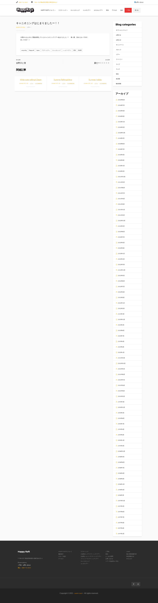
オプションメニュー (122, 30)
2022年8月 (121, 281)
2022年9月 (121, 275)
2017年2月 (121, 533)
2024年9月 (121, 182)
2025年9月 (121, 138)
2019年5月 (121, 435)
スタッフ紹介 (62, 556)
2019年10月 (121, 407)
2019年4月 (121, 440)
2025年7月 (121, 149)
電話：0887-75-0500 (24, 568)
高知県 (80, 50)
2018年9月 (121, 457)
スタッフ (118, 49)
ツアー (28, 27)
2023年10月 (121, 220)
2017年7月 (121, 517)
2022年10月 (121, 270)
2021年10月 (121, 319)
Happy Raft (78, 593)
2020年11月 (121, 358)
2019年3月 (121, 446)
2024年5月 (121, 204)
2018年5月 (121, 478)
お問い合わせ (139, 2)
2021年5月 (121, 347)
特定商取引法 (130, 556)
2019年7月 (121, 424)
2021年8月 (121, 330)
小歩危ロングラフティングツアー (90, 554)
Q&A (121, 10)
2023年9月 (121, 226)
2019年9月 (121, 413)
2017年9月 (121, 506)
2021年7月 (121, 336)
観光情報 (118, 83)
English (129, 558)
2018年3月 (121, 489)
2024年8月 (121, 187)
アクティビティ (46, 50)
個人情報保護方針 (131, 554)
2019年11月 (121, 402)
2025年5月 (121, 160)
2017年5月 (121, 528)
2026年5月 (121, 116)
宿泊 (107, 10)
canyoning (24, 50)
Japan (38, 50)
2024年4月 (121, 209)
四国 (74, 50)
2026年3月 (121, 127)
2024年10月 (121, 176)
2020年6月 (121, 385)
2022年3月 (121, 308)
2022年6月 (121, 292)
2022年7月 (121, 286)
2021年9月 (121, 325)
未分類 (118, 79)
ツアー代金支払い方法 (111, 561)
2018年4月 (121, 484)
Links (128, 551)
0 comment (38, 83)
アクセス (114, 10)
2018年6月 (121, 473)
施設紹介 (61, 554)
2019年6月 (121, 429)
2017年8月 (121, 511)
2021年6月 (121, 341)
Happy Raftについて (47, 10)
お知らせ (118, 40)
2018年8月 (121, 462)
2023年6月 (121, 242)
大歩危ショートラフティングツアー (91, 556)
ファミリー (119, 59)
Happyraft (31, 50)
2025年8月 (121, 144)
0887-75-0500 (23, 2)
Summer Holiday (95, 80)
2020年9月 (121, 369)
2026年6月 (121, 111)
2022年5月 (121, 297)
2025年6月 (121, 154)
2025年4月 (121, 165)
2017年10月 (121, 500)
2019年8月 (121, 418)
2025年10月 (121, 133)
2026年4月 (121, 122)
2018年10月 (121, 451)
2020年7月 (121, 380)
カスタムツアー (98, 10)
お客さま (118, 35)
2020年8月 (121, 374)
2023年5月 (121, 248)
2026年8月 (121, 100)
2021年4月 (121, 352)
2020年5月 (121, 391)
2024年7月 (121, 193)
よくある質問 (109, 556)
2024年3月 (121, 215)
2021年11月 (121, 314)
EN (137, 10)
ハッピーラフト (67, 50)
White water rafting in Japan (30, 80)
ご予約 (128, 10)
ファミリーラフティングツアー (90, 558)
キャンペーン (120, 45)
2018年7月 (121, 468)
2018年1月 (121, 495)
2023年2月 (121, 259)
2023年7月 (121, 237)
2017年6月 (121, 522)
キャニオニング (75, 10)
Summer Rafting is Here (63, 80)
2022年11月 (121, 264)
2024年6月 (121, 198)
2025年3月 (121, 171)
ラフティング (62, 10)
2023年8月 (121, 231)
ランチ (118, 69)
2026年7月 (121, 105)
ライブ (118, 64)
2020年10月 (121, 363)
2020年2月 (121, 396)
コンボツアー (87, 10)
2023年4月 (121, 253)
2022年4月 (121, 303)
